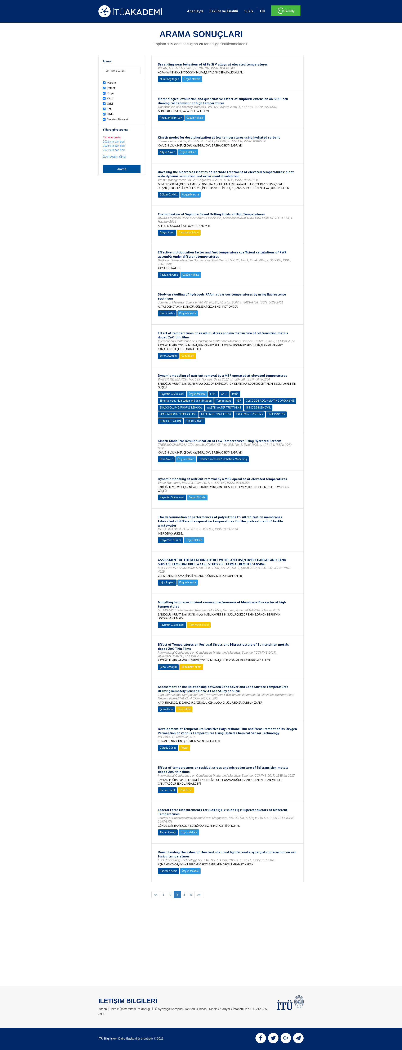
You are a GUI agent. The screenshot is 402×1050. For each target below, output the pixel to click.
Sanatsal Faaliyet (117, 119)
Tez (109, 109)
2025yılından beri (114, 146)
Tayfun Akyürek (169, 274)
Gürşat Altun (167, 232)
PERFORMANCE (194, 421)
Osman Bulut (167, 790)
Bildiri (110, 114)
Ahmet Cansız (168, 832)
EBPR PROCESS (276, 414)
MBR (238, 400)
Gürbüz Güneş (168, 747)
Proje (110, 93)
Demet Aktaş (167, 313)
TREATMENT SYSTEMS (249, 414)
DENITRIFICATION (170, 421)
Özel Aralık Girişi (114, 156)
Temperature (223, 400)
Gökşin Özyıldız (169, 194)
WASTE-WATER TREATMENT (224, 407)
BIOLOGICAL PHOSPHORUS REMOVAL (181, 407)
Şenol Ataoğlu (168, 355)
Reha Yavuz (166, 459)
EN (262, 11)
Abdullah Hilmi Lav (171, 118)
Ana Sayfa (195, 11)
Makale (111, 83)
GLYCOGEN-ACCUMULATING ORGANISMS (270, 400)
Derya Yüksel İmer (170, 540)
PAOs (235, 394)
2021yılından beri (114, 150)
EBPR (213, 394)
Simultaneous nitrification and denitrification (186, 400)
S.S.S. (249, 11)
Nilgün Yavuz (167, 152)
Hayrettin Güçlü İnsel (172, 394)
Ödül (110, 103)
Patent (111, 88)
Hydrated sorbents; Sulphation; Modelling (223, 459)
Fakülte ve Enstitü (224, 11)
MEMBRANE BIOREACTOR (216, 414)
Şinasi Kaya (166, 709)
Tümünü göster (112, 137)
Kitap (110, 98)
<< (155, 894)
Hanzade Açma (168, 871)
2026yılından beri (114, 141)
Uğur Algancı (167, 582)
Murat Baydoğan (169, 79)
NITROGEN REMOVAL (258, 407)
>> (199, 894)
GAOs (224, 394)
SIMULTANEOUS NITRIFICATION (178, 414)
